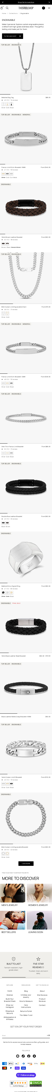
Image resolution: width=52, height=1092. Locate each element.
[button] (7, 8)
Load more (26, 863)
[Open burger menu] (49, 8)
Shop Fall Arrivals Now (26, 2)
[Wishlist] (39, 8)
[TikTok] (23, 1056)
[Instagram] (17, 1056)
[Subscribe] (48, 1035)
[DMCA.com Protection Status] (35, 1086)
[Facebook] (29, 1056)
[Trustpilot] (34, 1056)
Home (4, 13)
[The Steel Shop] (26, 8)
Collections (13, 13)
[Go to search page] (7, 8)
